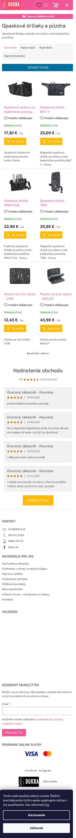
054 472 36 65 (16, 535)
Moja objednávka (12, 589)
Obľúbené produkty (14, 584)
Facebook (31, 771)
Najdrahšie (46, 48)
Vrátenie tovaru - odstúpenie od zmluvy (26, 595)
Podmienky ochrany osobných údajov (24, 569)
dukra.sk (13, 547)
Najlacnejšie (28, 48)
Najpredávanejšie (14, 56)
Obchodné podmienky (15, 564)
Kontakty (7, 600)
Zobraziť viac (38, 500)
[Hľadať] (46, 5)
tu (47, 805)
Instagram (45, 771)
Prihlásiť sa (14, 732)
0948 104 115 (16, 541)
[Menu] (67, 5)
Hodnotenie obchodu (38, 370)
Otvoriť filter (38, 67)
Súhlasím (36, 828)
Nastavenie (36, 815)
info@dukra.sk (17, 529)
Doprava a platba (12, 574)
